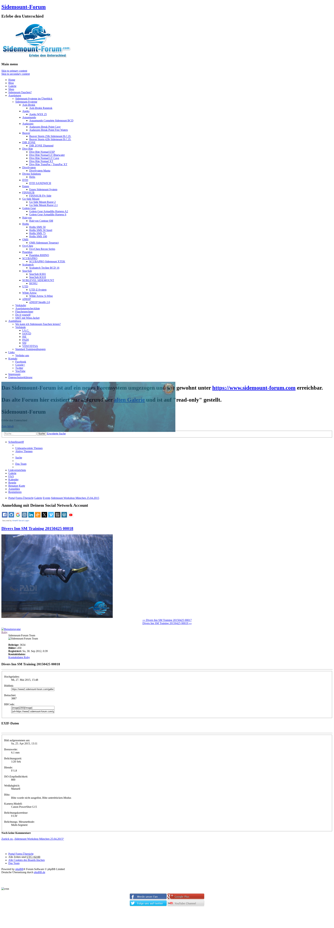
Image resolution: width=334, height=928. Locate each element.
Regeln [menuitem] (12, 482)
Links (11, 352)
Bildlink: (9, 685)
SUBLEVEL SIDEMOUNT (38, 280)
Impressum (14, 374)
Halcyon (27, 217)
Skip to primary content (14, 70)
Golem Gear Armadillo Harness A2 (48, 211)
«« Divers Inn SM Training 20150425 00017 (167, 620)
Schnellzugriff (16, 441)
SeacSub (27, 270)
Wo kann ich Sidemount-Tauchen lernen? (38, 324)
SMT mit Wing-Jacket (27, 317)
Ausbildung (14, 320)
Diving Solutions (31, 173)
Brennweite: (11, 749)
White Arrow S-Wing (41, 295)
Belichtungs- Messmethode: (19, 821)
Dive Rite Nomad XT (41, 161)
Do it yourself (22, 314)
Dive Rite (27, 148)
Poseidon (27, 252)
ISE (24, 336)
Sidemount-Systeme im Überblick (33, 98)
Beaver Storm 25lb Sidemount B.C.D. (50, 136)
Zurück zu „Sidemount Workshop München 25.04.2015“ (32, 838)
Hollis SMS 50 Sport (40, 230)
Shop (11, 89)
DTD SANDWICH (40, 183)
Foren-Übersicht (24, 853)
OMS (25, 239)
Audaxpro (27, 123)
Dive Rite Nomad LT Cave (44, 158)
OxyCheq (27, 245)
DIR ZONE (28, 142)
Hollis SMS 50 (37, 227)
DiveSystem (29, 167)
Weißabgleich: (12, 785)
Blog (11, 82)
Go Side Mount (30, 198)
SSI (24, 342)
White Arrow (29, 292)
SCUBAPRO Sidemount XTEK (47, 261)
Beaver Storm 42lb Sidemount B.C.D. (50, 139)
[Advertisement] (167, 918)
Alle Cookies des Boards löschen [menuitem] (26, 860)
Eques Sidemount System (43, 189)
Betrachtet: (10, 695)
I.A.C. (25, 330)
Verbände (20, 327)
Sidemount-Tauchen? (20, 92)
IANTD (26, 333)
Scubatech (28, 264)
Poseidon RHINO (39, 255)
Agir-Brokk (28, 104)
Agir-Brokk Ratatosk (40, 107)
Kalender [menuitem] (13, 479)
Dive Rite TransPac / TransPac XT (48, 164)
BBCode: (9, 704)
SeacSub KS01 (37, 274)
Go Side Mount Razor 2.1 (43, 205)
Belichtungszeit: (13, 758)
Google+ (20, 364)
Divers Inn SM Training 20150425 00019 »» (167, 623)
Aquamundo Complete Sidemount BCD (51, 120)
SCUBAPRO (29, 258)
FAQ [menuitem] (11, 476)
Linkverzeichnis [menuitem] (17, 470)
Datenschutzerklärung (20, 377)
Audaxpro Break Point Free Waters (48, 129)
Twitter (19, 367)
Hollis (25, 223)
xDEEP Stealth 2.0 (39, 302)
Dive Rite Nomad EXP (42, 151)
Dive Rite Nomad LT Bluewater (47, 154)
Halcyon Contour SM (41, 220)
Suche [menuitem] (18, 457)
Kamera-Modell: (13, 803)
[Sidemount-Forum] (39, 57)
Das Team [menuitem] (20, 463)
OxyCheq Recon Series (42, 248)
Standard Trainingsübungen (30, 349)
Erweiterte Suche (56, 433)
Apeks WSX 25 (38, 114)
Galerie (12, 86)
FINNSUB (28, 192)
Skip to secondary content (15, 73)
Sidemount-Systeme (26, 101)
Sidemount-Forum (23, 7)
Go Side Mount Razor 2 (42, 201)
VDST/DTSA (30, 346)
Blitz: (7, 794)
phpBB (19, 869)
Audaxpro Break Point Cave (45, 126)
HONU (33, 283)
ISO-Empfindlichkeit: (16, 776)
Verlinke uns (22, 355)
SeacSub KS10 (37, 277)
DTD (25, 180)
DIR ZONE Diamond (41, 145)
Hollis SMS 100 (38, 236)
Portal (11, 497)
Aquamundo (29, 117)
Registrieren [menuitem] (15, 492)
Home (11, 79)
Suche (41, 433)
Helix (32, 176)
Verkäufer (20, 305)
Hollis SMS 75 (37, 233)
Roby (4, 632)
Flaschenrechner (24, 311)
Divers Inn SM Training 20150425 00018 (37, 528)
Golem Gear (29, 208)
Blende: (8, 767)
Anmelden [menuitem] (14, 488)
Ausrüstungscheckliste (27, 308)
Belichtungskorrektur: (16, 812)
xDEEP (26, 299)
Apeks (25, 111)
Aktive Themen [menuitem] (24, 451)
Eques (25, 186)
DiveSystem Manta (39, 170)
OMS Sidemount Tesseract (44, 242)
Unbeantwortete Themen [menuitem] (29, 448)
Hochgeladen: (11, 676)
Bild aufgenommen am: (17, 740)
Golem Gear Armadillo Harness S (47, 214)
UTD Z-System (37, 289)
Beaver (26, 133)
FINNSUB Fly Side (40, 195)
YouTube (20, 371)
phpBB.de (39, 872)
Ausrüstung (14, 95)
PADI (25, 339)
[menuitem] (16, 485)
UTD (25, 286)
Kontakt (12, 358)
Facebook (20, 361)
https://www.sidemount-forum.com (254, 388)
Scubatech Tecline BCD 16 (44, 267)
